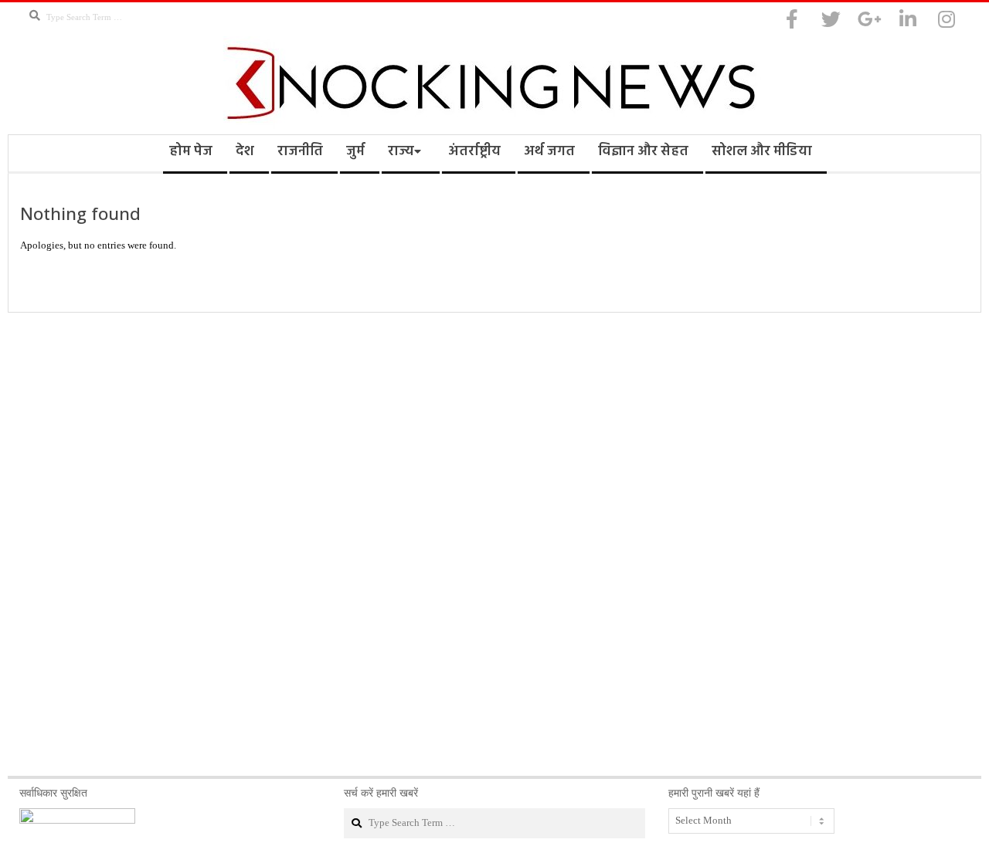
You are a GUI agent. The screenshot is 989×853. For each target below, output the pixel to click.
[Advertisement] (494, 544)
